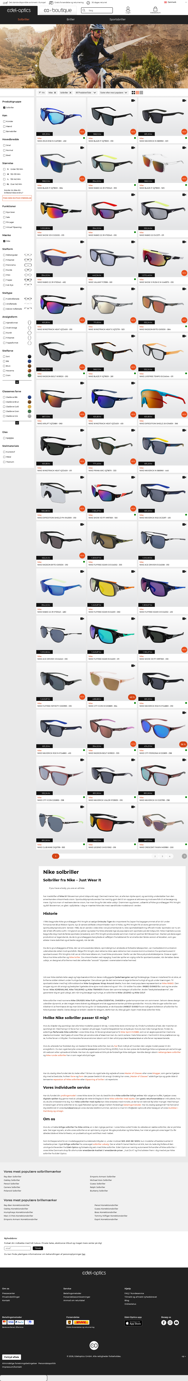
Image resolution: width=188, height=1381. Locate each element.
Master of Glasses (133, 1073)
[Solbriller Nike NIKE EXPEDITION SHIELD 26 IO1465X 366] (163, 397)
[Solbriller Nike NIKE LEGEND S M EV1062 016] (112, 821)
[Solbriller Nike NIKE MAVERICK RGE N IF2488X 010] (163, 680)
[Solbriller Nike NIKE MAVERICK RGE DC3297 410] (163, 491)
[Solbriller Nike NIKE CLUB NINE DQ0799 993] (61, 821)
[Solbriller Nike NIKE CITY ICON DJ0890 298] (61, 774)
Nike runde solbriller (56, 1055)
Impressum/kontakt (12, 1367)
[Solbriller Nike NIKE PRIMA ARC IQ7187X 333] (112, 444)
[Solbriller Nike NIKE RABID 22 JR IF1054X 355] (112, 162)
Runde (9, 270)
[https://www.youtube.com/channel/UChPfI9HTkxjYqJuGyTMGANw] (176, 1323)
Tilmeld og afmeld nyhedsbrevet (141, 1297)
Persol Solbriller (11, 1183)
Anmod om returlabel (74, 1300)
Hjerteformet (12, 323)
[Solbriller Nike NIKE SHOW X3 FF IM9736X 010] (163, 633)
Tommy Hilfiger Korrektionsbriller (111, 1216)
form (81, 1076)
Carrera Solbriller (12, 1187)
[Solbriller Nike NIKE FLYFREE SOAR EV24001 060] (112, 586)
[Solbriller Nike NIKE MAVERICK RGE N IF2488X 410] (61, 727)
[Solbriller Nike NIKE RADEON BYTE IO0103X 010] (61, 539)
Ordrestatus (130, 1304)
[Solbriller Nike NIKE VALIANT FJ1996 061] (112, 256)
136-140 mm (14, 179)
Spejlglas (10, 438)
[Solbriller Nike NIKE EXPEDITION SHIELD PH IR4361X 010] (61, 491)
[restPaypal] (19, 1322)
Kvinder (9, 121)
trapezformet (12, 343)
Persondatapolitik (47, 1363)
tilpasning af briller (94, 1079)
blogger (156, 1073)
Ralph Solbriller (97, 1187)
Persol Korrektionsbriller (106, 1205)
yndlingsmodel (68, 1095)
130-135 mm (14, 174)
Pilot (8, 275)
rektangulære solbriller (169, 1052)
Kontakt (6, 1300)
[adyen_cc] (4, 1322)
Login (128, 13)
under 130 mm (15, 169)
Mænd (9, 126)
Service (67, 1288)
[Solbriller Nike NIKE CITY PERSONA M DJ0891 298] (163, 727)
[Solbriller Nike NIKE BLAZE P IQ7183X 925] (163, 162)
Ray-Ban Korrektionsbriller (17, 1205)
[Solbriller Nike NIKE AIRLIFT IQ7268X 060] (61, 397)
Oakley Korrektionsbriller (16, 1209)
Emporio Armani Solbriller (103, 1176)
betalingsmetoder (132, 1105)
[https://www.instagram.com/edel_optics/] (170, 1323)
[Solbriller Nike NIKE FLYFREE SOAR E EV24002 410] (163, 586)
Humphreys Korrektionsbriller (18, 1212)
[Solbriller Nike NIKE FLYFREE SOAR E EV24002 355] (112, 539)
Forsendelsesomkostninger (76, 1297)
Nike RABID (168, 983)
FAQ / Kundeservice (134, 1293)
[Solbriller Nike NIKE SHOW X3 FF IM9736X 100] (112, 491)
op (183, 1356)
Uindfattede (11, 304)
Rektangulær (12, 255)
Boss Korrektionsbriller (106, 1212)
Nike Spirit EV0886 (130, 1032)
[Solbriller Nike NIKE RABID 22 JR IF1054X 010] (112, 209)
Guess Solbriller (97, 1183)
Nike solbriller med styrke (122, 1098)
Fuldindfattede (12, 299)
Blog (127, 1300)
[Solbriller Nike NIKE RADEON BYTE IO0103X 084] (163, 303)
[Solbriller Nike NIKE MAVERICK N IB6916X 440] (163, 444)
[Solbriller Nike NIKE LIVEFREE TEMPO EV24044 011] (163, 350)
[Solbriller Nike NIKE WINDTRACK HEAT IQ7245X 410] (112, 397)
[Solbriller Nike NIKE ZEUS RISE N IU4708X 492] (61, 115)
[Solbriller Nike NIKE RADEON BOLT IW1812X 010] (61, 350)
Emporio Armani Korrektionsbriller (21, 1219)
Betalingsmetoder (72, 1293)
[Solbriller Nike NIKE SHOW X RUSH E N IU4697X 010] (163, 256)
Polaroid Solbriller (12, 1191)
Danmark (172, 2)
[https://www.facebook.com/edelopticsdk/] (163, 1323)
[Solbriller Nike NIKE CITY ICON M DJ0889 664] (112, 680)
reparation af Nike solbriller (66, 1079)
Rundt (9, 333)
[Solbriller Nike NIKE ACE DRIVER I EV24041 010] (61, 633)
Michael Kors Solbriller (101, 1180)
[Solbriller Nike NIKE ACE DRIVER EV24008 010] (163, 539)
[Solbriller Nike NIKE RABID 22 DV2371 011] (163, 209)
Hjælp (128, 1288)
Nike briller (74, 957)
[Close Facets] (17, 92)
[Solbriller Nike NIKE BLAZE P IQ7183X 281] (112, 350)
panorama (11, 265)
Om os (5, 1288)
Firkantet (10, 260)
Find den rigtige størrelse (17, 198)
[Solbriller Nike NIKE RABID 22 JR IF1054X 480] (61, 586)
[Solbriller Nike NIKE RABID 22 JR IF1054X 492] (61, 256)
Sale (8, 217)
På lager (10, 222)
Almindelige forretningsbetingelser (19, 1363)
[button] (19, 10)
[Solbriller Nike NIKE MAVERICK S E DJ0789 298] (163, 774)
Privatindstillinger (11, 1297)
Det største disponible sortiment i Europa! (27, 2)
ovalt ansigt (11, 328)
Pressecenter (8, 1293)
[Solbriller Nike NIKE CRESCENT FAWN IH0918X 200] (163, 821)
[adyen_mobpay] (29, 1322)
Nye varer (10, 212)
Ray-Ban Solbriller (12, 1176)
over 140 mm (14, 184)
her (116, 1046)
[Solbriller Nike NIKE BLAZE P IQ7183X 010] (112, 115)
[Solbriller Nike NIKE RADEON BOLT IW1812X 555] (112, 727)
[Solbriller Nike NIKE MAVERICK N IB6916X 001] (163, 115)
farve (73, 1076)
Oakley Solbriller (12, 1180)
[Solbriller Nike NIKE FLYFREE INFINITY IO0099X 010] (61, 680)
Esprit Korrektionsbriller (106, 1219)
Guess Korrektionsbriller (106, 1209)
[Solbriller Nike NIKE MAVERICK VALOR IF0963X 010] (112, 774)
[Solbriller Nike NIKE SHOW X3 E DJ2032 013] (61, 209)
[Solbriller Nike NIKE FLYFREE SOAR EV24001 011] (112, 633)
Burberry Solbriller (99, 1191)
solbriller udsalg (101, 1144)
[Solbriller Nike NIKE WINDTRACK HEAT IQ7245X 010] (61, 303)
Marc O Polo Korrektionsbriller (18, 1216)
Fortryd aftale (11, 1357)
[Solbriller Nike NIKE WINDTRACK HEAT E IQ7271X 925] (112, 303)
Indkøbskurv (155, 13)
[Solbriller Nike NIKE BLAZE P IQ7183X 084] (61, 162)
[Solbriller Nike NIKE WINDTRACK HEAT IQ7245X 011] (61, 444)
